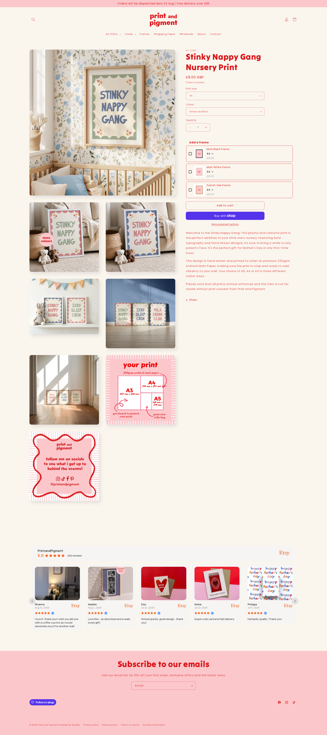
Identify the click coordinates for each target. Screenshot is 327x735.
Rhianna (39, 604)
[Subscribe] (192, 685)
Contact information (154, 725)
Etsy (143, 604)
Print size (191, 88)
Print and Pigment (48, 725)
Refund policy (109, 725)
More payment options (225, 224)
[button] (33, 19)
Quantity (191, 120)
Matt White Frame (218, 167)
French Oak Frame (218, 185)
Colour (190, 104)
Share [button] (193, 300)
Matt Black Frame (218, 149)
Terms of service (130, 725)
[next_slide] (295, 601)
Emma (197, 604)
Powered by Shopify (69, 725)
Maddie (92, 604)
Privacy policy (91, 725)
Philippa (252, 604)
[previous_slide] (32, 601)
